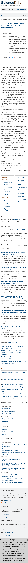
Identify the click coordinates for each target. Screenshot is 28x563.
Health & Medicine (4, 178)
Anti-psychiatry (22, 199)
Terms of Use (23, 542)
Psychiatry (7, 206)
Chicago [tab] (23, 229)
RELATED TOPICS (6, 174)
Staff (11, 540)
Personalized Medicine (8, 411)
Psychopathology (22, 188)
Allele (19, 184)
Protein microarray (21, 192)
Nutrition (4, 429)
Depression (7, 203)
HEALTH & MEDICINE (6, 406)
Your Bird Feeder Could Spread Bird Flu (13, 377)
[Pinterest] (15, 57)
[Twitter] (12, 57)
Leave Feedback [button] (8, 532)
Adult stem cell (22, 177)
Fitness (4, 434)
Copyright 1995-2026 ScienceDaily (12, 544)
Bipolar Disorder (6, 210)
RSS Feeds (7, 503)
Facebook (6, 514)
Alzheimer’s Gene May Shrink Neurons (13, 399)
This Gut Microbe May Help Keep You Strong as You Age (12, 479)
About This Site (4, 540)
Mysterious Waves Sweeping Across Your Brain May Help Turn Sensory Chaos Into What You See (13, 464)
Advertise (24, 540)
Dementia (5, 421)
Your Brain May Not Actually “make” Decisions (12, 459)
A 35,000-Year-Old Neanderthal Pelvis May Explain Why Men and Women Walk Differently (13, 352)
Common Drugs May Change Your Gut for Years (13, 373)
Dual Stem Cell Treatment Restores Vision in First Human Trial (13, 358)
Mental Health (8, 201)
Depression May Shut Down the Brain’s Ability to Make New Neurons (13, 449)
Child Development (7, 431)
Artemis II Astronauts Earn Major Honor (13, 394)
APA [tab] (17, 229)
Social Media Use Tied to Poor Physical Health (12, 328)
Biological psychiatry (21, 181)
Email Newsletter (8, 500)
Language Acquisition (8, 419)
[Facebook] (9, 57)
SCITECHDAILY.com (12, 342)
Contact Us (7, 535)
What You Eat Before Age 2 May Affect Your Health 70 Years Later (14, 445)
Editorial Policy (14, 542)
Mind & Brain (5, 198)
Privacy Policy (5, 542)
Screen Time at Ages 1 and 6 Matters (12, 384)
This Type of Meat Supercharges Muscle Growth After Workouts (13, 253)
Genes (6, 194)
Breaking (4, 369)
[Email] (20, 57)
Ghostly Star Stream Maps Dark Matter (12, 379)
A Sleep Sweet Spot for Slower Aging (12, 382)
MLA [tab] (11, 229)
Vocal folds (21, 196)
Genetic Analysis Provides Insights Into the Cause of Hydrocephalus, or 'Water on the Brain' (14, 312)
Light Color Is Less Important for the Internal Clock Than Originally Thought (12, 297)
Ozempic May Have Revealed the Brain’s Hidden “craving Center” (13, 469)
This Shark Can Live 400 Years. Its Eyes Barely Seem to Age (13, 475)
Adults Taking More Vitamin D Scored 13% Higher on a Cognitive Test (13, 347)
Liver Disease (6, 409)
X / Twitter (6, 517)
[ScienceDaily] (11, 3)
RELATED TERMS (20, 174)
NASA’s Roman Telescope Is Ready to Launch (13, 390)
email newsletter (21, 9)
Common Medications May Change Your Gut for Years (13, 453)
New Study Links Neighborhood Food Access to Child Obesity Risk (12, 282)
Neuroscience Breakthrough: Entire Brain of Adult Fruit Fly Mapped (13, 268)
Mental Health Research (8, 183)
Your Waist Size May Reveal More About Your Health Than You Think (13, 362)
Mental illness (22, 202)
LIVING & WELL (4, 426)
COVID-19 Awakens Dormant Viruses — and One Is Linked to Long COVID (13, 483)
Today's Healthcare (7, 190)
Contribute (17, 540)
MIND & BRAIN (4, 416)
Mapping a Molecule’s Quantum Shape (13, 387)
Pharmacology (8, 187)
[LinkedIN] (17, 57)
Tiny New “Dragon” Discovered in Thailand (14, 396)
